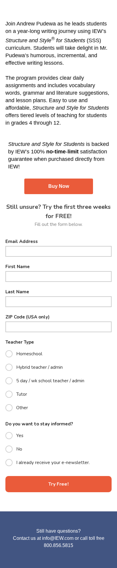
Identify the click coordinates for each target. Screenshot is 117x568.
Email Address (21, 241)
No (19, 449)
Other (22, 408)
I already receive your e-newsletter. (53, 463)
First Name (17, 267)
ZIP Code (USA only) (27, 317)
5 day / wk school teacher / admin (50, 381)
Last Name (17, 292)
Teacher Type (19, 342)
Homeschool (29, 354)
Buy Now (58, 186)
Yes (19, 436)
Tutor (21, 394)
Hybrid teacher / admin (39, 367)
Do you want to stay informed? (39, 424)
